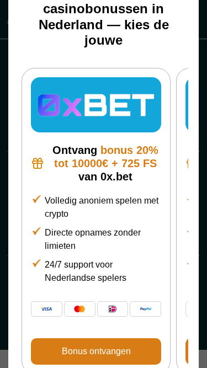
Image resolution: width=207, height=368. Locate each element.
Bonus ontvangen (96, 351)
